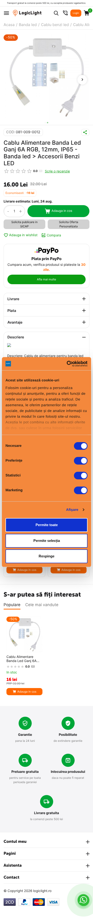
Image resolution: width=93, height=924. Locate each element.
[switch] (81, 461)
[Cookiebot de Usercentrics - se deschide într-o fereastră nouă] (67, 364)
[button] (45, 123)
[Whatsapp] (84, 900)
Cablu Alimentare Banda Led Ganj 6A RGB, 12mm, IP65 (21, 659)
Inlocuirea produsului (68, 772)
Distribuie (85, 132)
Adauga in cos (62, 211)
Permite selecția (46, 541)
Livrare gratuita (46, 813)
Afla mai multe (46, 279)
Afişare (72, 510)
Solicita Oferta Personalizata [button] (68, 224)
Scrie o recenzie (57, 171)
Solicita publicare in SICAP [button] (24, 224)
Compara (54, 235)
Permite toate (47, 525)
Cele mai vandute (41, 605)
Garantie (25, 735)
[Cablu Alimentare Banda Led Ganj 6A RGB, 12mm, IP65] (46, 77)
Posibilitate (68, 735)
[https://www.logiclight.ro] (27, 13)
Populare (12, 605)
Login (76, 13)
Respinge (46, 556)
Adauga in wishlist (23, 235)
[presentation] (82, 80)
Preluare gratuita (25, 772)
